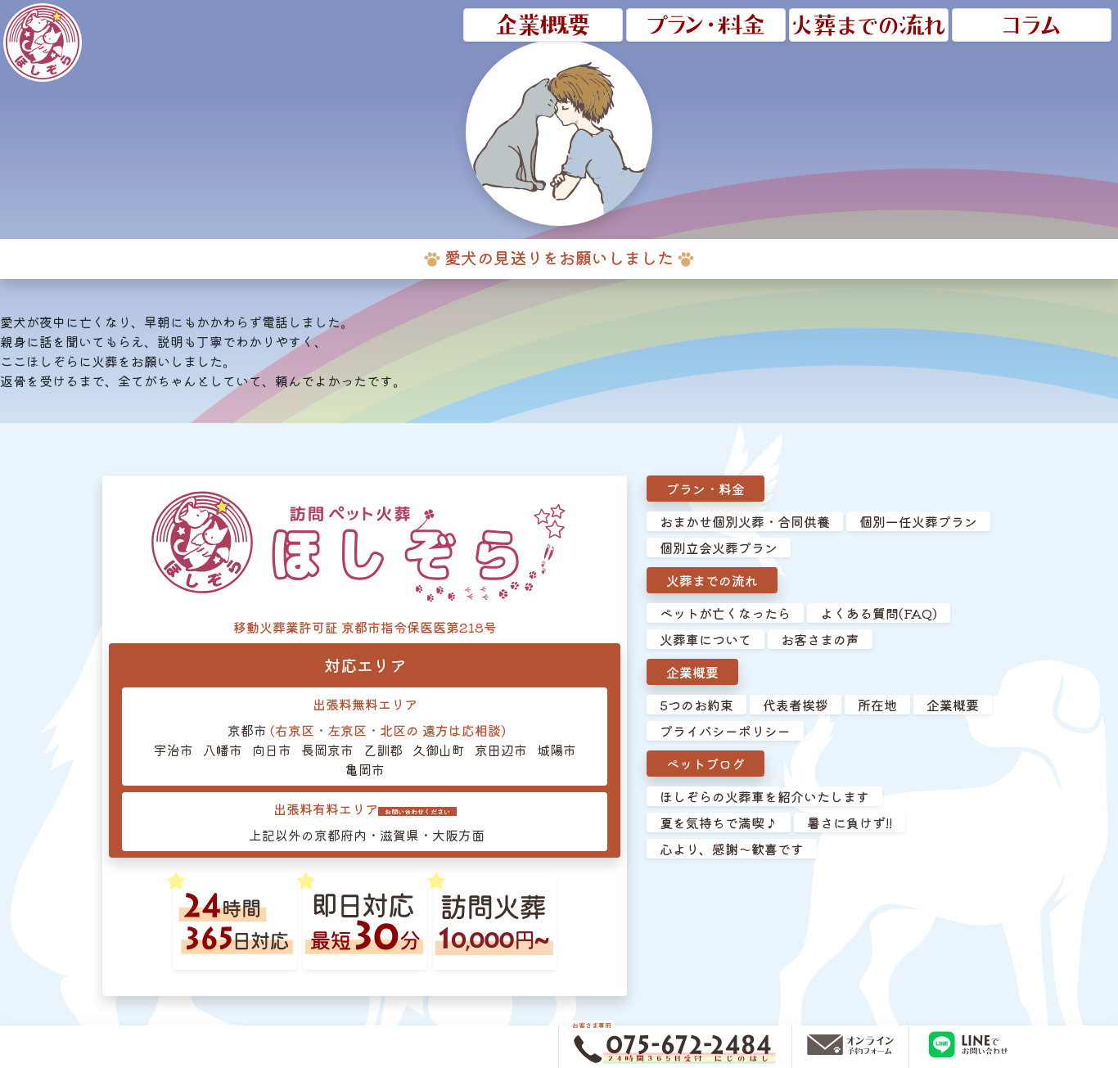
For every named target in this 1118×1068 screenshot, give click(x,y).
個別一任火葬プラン (918, 521)
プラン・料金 (705, 488)
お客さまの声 (820, 639)
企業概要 (692, 672)
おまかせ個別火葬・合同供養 (745, 521)
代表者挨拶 (795, 704)
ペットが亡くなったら (725, 613)
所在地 (877, 704)
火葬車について (705, 639)
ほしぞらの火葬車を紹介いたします (764, 796)
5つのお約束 (696, 704)
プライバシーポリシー (725, 731)
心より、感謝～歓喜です (732, 848)
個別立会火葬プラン (719, 547)
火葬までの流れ (712, 580)
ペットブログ (705, 763)
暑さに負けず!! (849, 822)
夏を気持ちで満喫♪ (719, 822)
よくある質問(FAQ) (878, 613)
